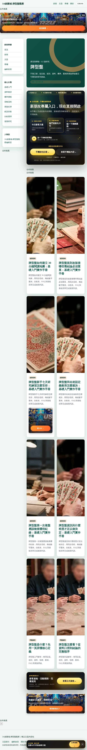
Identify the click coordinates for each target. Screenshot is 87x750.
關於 (72, 4)
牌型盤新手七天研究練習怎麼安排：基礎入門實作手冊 (39, 386)
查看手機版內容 (68, 152)
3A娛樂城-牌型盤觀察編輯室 (12, 140)
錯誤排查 (8, 112)
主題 (61, 4)
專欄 (66, 4)
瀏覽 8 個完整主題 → (38, 82)
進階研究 (8, 121)
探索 (55, 4)
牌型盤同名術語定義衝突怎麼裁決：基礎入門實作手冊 (70, 386)
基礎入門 (8, 87)
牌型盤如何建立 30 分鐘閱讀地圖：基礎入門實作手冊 (40, 266)
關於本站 (24, 742)
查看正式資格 (69, 681)
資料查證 (8, 92)
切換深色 (80, 3)
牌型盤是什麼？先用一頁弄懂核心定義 (39, 648)
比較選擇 (8, 116)
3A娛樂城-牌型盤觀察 (13, 3)
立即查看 (74, 744)
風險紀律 (8, 107)
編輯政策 (8, 69)
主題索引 (6, 742)
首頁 (6, 50)
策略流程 (8, 102)
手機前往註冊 (42, 152)
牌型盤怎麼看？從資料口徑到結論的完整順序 (70, 648)
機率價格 (8, 97)
